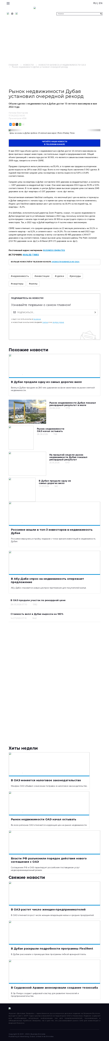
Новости (28, 65)
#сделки (59, 276)
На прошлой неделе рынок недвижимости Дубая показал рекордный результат (68, 457)
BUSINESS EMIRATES (54, 250)
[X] (17, 124)
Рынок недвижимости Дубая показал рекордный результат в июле (72, 404)
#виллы (33, 283)
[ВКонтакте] (10, 124)
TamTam (45, 322)
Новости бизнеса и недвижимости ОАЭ (62, 65)
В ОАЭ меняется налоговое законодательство (46, 780)
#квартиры (17, 283)
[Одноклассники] (13, 124)
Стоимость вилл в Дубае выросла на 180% (37, 614)
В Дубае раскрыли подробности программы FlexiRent (52, 948)
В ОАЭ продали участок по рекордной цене (38, 600)
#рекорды (75, 276)
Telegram (37, 319)
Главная (13, 65)
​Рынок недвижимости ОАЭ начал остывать (50, 430)
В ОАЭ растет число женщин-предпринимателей (48, 909)
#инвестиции (41, 276)
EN (100, 3)
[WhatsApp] (20, 124)
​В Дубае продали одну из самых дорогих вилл (55, 482)
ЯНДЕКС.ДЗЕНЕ (58, 322)
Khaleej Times (31, 254)
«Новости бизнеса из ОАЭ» (65, 262)
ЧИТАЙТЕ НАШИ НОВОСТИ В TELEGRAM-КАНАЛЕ (54, 142)
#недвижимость (20, 276)
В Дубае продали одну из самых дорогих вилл (46, 382)
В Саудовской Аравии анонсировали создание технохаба (54, 987)
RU (95, 3)
